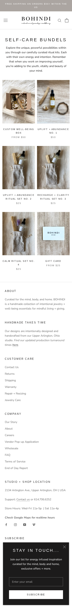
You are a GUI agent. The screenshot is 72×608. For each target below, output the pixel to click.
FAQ (7, 455)
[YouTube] (24, 524)
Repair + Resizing (15, 393)
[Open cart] (66, 20)
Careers (9, 435)
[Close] (64, 546)
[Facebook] (6, 524)
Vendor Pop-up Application (22, 442)
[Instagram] (15, 524)
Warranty (10, 387)
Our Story (11, 422)
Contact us (23, 499)
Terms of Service (15, 461)
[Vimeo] (33, 524)
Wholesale (11, 448)
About (9, 429)
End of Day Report (16, 468)
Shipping (10, 380)
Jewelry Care (13, 400)
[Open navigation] (6, 20)
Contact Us (12, 367)
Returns (10, 374)
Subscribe (36, 594)
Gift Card (53, 261)
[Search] (59, 20)
